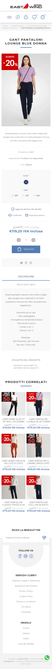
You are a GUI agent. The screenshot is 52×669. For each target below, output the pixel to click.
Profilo (26, 628)
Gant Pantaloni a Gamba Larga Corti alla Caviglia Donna (38, 465)
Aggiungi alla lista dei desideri (28, 209)
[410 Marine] (14, 487)
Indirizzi (26, 633)
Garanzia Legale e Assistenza (26, 580)
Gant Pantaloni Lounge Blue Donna (38, 420)
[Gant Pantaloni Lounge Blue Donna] (38, 404)
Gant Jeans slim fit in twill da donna (13, 420)
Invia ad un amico (37, 215)
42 (27, 195)
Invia (44, 537)
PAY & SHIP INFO (26, 284)
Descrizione (26, 276)
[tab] (26, 277)
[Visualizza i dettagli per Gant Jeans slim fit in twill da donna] (14, 404)
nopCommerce (23, 659)
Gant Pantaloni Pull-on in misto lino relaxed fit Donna (38, 506)
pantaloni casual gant (24, 365)
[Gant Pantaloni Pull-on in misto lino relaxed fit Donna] (38, 487)
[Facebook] (19, 556)
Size (26, 190)
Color (25, 175)
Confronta (16, 215)
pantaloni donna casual (25, 368)
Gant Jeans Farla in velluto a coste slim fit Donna (13, 463)
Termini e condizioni (26, 601)
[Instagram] (25, 556)
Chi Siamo (26, 607)
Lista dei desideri (26, 644)
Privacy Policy (26, 591)
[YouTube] (31, 556)
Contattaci (26, 612)
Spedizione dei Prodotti (26, 586)
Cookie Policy (26, 596)
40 (16, 195)
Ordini (26, 638)
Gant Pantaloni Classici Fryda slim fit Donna (13, 505)
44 (38, 195)
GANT (31, 152)
